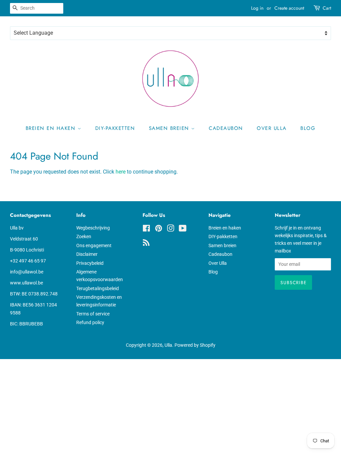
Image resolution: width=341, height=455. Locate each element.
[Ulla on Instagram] (170, 229)
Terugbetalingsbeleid (97, 288)
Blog (307, 128)
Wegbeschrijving (93, 227)
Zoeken (83, 236)
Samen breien (170, 128)
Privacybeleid (90, 263)
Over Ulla (272, 128)
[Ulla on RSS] (146, 243)
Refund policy (90, 322)
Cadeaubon (226, 128)
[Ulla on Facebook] (146, 229)
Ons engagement (94, 245)
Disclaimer (87, 254)
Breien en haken (52, 128)
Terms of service (93, 313)
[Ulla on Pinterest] (158, 229)
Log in (257, 8)
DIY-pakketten (115, 128)
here (121, 172)
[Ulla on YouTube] (182, 229)
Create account (289, 8)
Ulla (168, 345)
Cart (327, 8)
